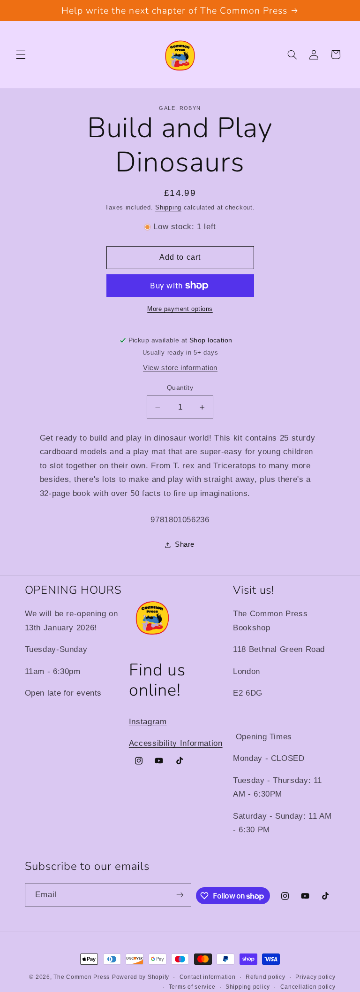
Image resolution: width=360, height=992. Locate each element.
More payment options (180, 309)
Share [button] (185, 544)
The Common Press (81, 977)
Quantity (180, 387)
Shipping (168, 207)
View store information (180, 368)
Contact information (208, 977)
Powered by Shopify (140, 977)
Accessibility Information (176, 743)
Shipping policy (247, 987)
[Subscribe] (180, 894)
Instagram (148, 721)
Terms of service (192, 987)
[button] (20, 54)
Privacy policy (315, 977)
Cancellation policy (308, 987)
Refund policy (265, 977)
